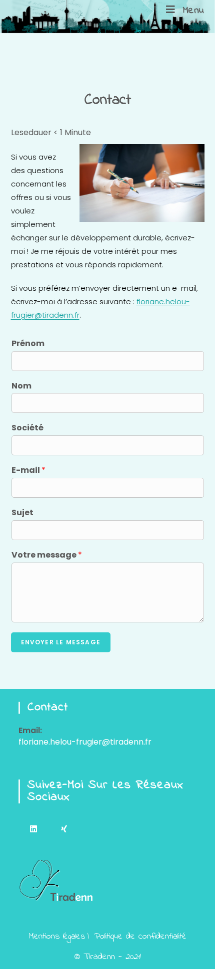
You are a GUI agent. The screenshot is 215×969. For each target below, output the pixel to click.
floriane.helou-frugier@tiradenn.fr (85, 742)
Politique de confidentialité (140, 936)
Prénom (28, 344)
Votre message (47, 555)
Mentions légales (57, 936)
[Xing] (64, 828)
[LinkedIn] (34, 828)
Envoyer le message (61, 642)
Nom (22, 386)
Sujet (23, 513)
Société (28, 428)
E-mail (29, 470)
